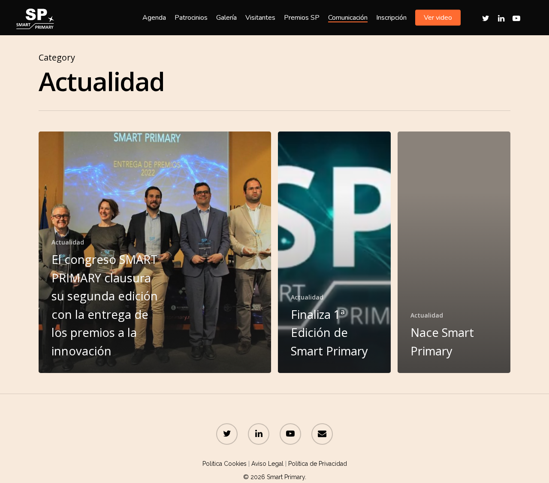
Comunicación (348, 17)
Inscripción (391, 17)
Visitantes (260, 17)
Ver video (438, 17)
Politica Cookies (224, 463)
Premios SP (302, 17)
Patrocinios (191, 17)
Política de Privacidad (317, 463)
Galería (226, 17)
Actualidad (67, 242)
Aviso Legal (267, 463)
